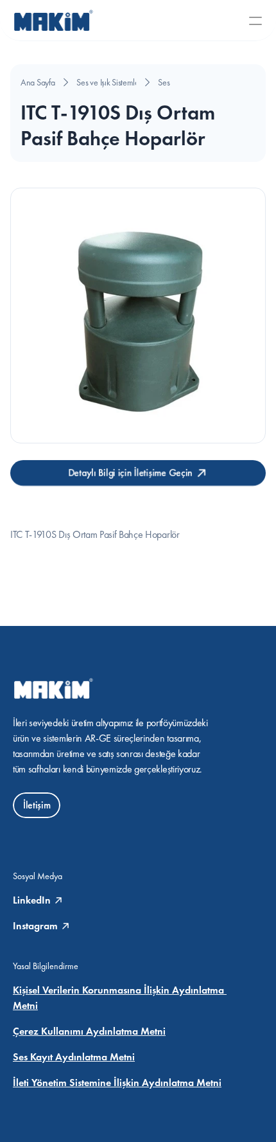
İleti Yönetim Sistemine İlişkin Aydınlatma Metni (117, 1082)
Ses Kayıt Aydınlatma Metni (74, 1057)
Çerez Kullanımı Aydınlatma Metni (89, 1031)
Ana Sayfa (38, 82)
